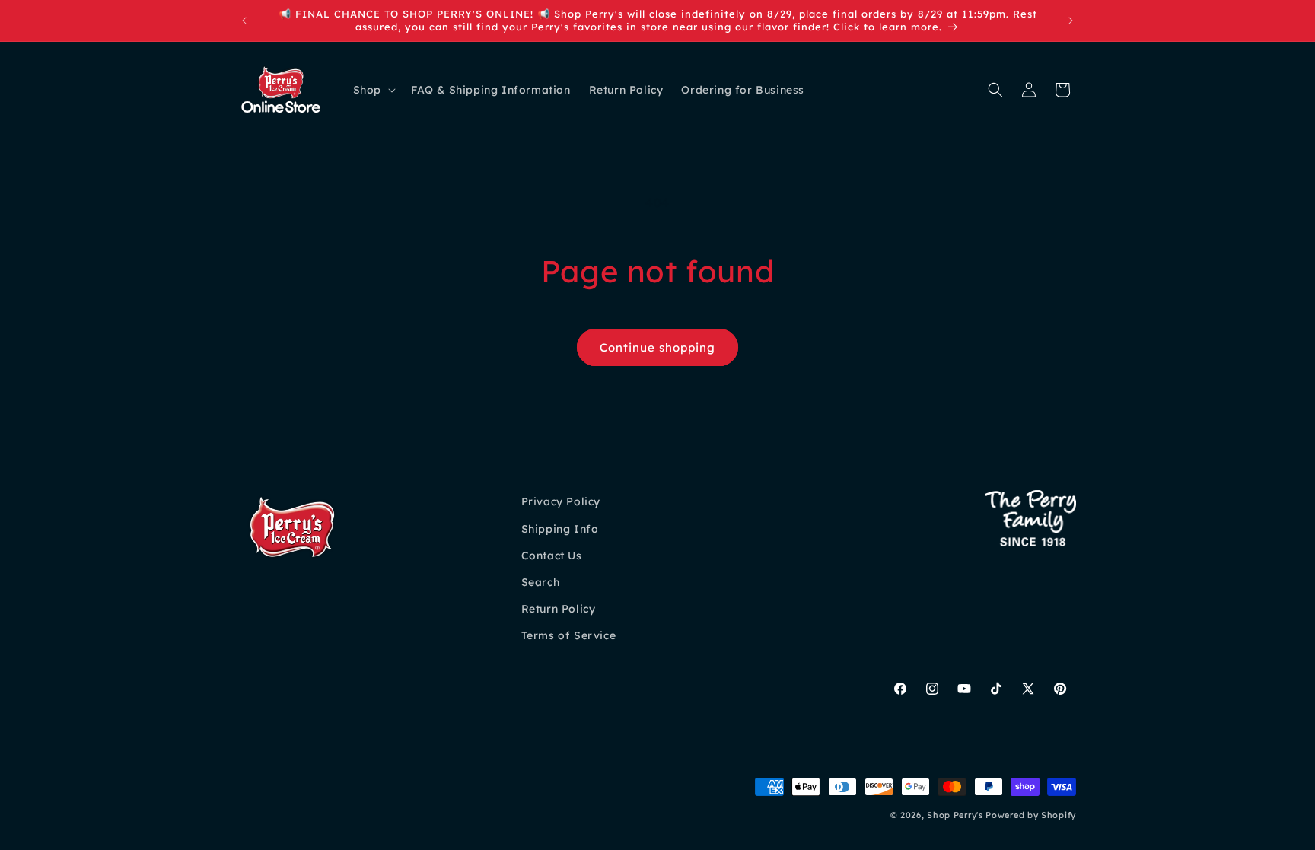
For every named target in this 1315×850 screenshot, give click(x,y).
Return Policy (558, 609)
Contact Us (551, 555)
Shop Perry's (954, 815)
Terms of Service (568, 635)
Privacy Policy (560, 501)
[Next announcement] (1070, 20)
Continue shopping (657, 347)
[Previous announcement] (244, 20)
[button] (373, 90)
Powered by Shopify (1030, 815)
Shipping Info (560, 529)
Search (540, 582)
